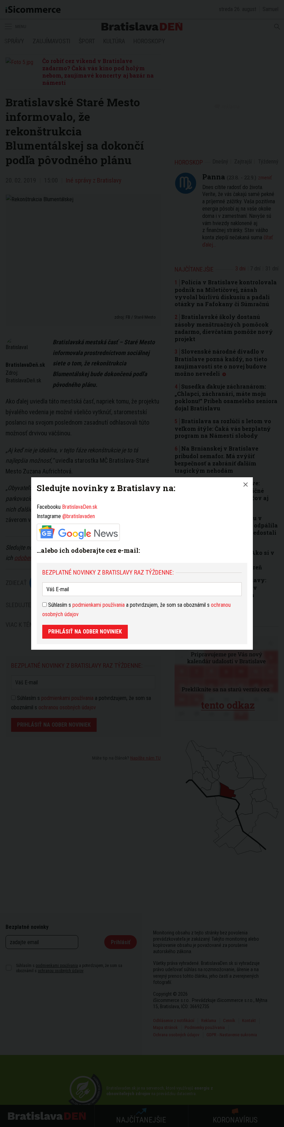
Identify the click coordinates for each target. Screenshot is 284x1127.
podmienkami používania (98, 605)
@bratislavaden (78, 516)
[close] (245, 484)
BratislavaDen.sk (79, 507)
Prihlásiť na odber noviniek (85, 631)
